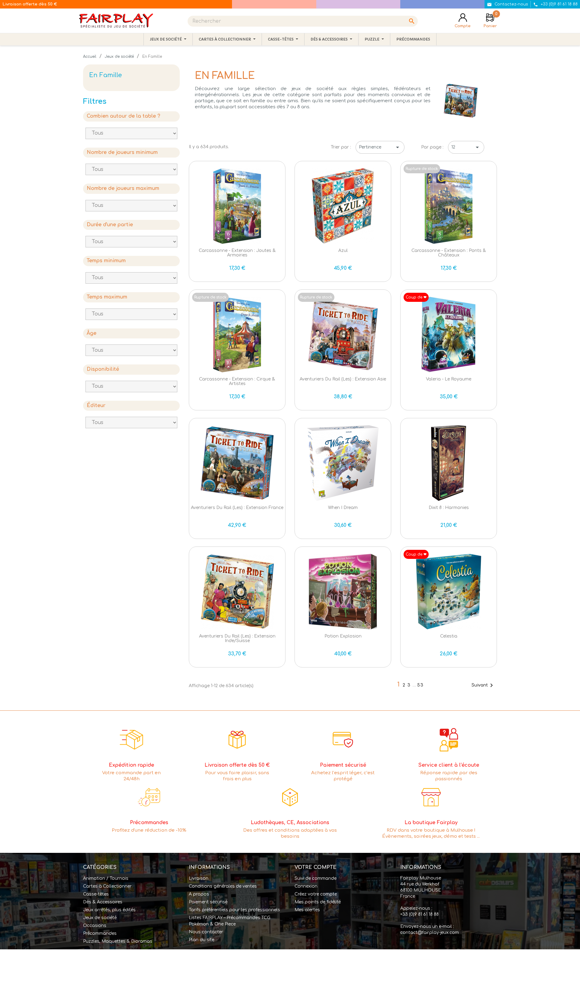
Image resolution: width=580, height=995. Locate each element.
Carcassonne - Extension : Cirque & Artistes (237, 381)
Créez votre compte (316, 894)
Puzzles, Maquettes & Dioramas (117, 941)
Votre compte (316, 867)
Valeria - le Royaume (448, 379)
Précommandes (100, 933)
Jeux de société (100, 917)
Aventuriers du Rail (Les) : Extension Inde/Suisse (237, 638)
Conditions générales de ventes (223, 886)
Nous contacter (206, 932)
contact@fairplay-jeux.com (429, 932)
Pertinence (380, 147)
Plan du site (201, 940)
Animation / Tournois (105, 878)
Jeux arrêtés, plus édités (109, 910)
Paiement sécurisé (208, 902)
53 (420, 685)
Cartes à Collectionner (107, 886)
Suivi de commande (316, 878)
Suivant (483, 685)
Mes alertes (307, 910)
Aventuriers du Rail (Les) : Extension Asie (343, 379)
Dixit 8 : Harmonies (449, 507)
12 (466, 147)
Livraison (198, 878)
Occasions (94, 925)
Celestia (448, 636)
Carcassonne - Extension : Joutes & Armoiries (237, 252)
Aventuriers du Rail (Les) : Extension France (237, 507)
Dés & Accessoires (102, 902)
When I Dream (343, 507)
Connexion (306, 886)
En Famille (105, 75)
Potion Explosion (343, 636)
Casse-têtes (96, 894)
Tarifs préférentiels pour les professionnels (234, 910)
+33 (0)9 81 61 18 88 (419, 914)
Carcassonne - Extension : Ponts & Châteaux (448, 252)
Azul (343, 250)
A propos (199, 894)
